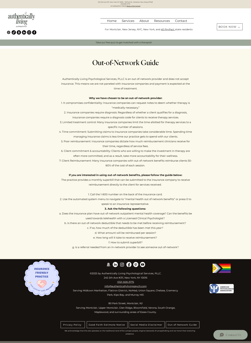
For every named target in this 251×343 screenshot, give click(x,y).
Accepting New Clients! (118, 6)
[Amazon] (19, 32)
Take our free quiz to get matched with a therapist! (124, 42)
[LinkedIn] (24, 32)
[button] (144, 20)
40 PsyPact (168, 29)
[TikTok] (14, 32)
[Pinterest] (8, 32)
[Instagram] (29, 32)
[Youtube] (142, 264)
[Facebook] (34, 32)
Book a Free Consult (133, 6)
